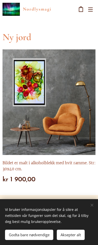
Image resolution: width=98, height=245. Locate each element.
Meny (90, 9)
